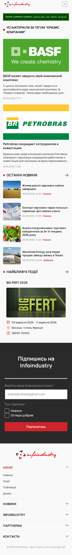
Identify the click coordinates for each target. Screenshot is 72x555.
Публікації (9, 487)
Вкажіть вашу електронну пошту (29, 385)
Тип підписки (15, 404)
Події (6, 481)
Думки (7, 493)
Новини (8, 475)
